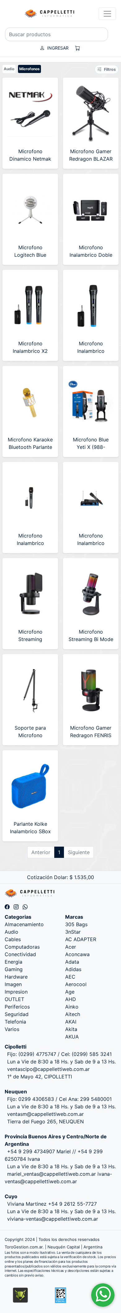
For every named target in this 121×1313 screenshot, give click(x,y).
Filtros (110, 69)
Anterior (40, 852)
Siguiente (79, 852)
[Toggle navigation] (107, 13)
